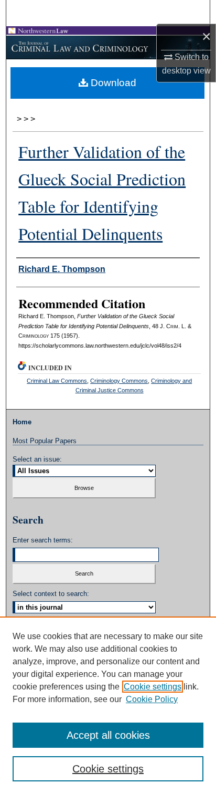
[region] (108, 705)
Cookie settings (152, 686)
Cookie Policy (152, 699)
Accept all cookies (108, 735)
